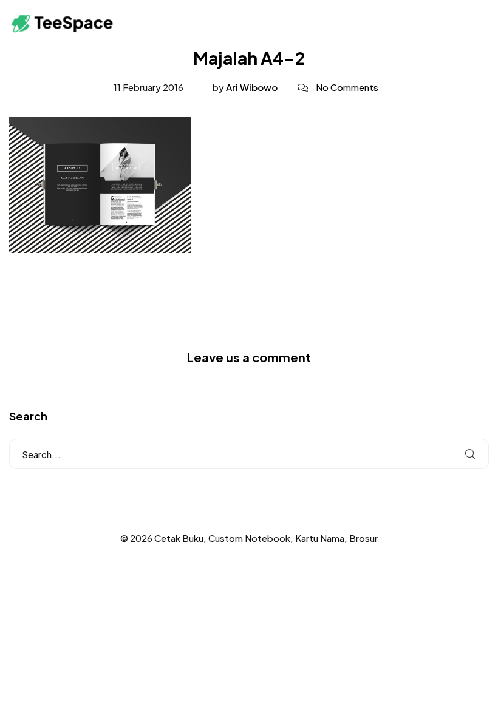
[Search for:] (249, 453)
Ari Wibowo (252, 87)
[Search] (470, 453)
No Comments (347, 87)
